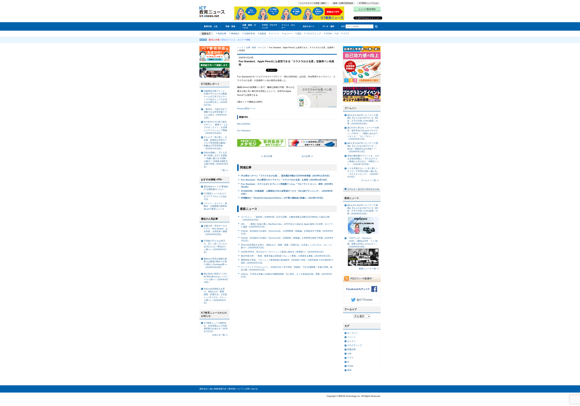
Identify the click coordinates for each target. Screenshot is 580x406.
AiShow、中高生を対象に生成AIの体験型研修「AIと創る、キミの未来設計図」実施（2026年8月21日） (286, 275)
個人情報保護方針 (218, 389)
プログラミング (313, 33)
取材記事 (222, 33)
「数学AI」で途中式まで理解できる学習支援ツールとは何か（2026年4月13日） (215, 113)
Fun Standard (243, 130)
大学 (349, 353)
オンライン (352, 333)
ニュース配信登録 (367, 9)
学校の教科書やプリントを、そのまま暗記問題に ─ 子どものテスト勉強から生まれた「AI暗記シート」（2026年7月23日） (363, 160)
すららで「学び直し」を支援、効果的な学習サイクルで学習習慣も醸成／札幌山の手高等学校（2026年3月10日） (215, 143)
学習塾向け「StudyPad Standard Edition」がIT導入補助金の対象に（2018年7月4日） (283, 198)
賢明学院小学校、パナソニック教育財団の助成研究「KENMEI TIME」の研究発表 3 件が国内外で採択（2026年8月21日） (287, 261)
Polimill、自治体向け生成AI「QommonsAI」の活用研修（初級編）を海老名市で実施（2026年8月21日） (287, 232)
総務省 (263, 33)
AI (337, 33)
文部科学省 (249, 33)
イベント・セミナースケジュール (363, 189)
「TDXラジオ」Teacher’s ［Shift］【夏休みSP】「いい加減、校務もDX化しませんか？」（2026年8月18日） (362, 242)
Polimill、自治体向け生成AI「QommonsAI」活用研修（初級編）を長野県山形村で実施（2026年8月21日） (287, 239)
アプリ (346, 33)
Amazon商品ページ (246, 108)
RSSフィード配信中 (362, 278)
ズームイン (351, 108)
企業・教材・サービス (249, 26)
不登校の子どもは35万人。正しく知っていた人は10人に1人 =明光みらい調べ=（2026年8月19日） (215, 246)
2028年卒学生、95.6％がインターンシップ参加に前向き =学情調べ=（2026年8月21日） (283, 252)
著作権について (235, 389)
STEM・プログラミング (269, 26)
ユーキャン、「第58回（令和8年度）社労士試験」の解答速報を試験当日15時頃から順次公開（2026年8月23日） (285, 218)
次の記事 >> (307, 156)
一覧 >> (224, 170)
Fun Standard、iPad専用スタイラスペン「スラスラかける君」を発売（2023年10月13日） (284, 180)
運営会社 (203, 389)
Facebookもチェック (362, 289)
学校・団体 (230, 26)
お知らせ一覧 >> (220, 335)
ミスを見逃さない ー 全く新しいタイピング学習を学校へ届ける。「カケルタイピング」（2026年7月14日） (363, 172)
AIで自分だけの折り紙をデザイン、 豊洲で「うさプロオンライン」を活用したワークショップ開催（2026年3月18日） (216, 127)
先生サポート (309, 26)
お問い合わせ (251, 389)
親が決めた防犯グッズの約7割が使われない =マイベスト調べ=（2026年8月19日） (216, 277)
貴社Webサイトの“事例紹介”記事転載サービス (216, 188)
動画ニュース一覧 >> (369, 268)
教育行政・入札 (211, 26)
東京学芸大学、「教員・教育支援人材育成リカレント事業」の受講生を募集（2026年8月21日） (286, 256)
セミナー (288, 33)
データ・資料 (328, 26)
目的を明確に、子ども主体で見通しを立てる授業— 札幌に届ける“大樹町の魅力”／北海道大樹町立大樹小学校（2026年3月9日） (216, 159)
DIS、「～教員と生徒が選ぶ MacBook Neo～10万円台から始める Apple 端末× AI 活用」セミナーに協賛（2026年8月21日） (287, 225)
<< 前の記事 (266, 156)
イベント (275, 33)
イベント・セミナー (288, 26)
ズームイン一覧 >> (370, 180)
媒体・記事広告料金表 (343, 3)
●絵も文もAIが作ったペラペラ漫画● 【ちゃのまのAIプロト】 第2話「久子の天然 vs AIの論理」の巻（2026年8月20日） (362, 119)
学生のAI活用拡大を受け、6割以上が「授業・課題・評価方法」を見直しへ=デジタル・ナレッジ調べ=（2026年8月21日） (286, 246)
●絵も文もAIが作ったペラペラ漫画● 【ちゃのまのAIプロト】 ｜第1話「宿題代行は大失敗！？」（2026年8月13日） (362, 147)
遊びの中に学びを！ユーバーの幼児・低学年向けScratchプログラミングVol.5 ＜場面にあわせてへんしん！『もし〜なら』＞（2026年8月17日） (363, 133)
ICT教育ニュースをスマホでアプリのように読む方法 (215, 196)
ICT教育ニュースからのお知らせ (214, 314)
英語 (299, 33)
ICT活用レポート (210, 84)
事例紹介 (235, 33)
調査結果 (351, 349)
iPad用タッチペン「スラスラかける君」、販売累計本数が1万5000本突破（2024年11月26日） (286, 175)
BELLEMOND (243, 124)
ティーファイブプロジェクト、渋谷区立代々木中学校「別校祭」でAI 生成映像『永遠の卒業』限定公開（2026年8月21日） (286, 268)
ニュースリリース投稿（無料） (313, 3)
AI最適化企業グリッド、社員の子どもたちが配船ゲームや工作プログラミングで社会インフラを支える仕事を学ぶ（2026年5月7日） (216, 98)
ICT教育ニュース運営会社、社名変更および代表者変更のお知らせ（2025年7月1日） (216, 327)
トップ (240, 47)
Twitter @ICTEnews (362, 299)
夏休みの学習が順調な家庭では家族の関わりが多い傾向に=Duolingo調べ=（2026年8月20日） (215, 263)
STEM (329, 33)
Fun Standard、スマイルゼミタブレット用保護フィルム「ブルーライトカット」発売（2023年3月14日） (287, 185)
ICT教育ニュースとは (368, 3)
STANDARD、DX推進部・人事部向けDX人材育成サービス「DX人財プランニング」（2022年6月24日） (287, 192)
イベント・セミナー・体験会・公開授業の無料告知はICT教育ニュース (215, 206)
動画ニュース (352, 198)
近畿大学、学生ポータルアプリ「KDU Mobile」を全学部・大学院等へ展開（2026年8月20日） (216, 230)
